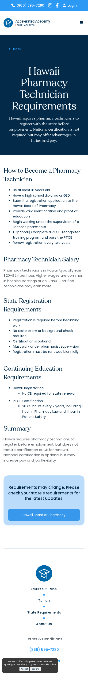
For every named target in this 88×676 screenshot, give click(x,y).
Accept (24, 669)
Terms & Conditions (44, 639)
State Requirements (44, 612)
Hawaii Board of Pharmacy (44, 515)
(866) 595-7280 (44, 649)
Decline (35, 669)
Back (15, 49)
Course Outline (44, 589)
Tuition (44, 600)
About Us (44, 624)
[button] (79, 22)
